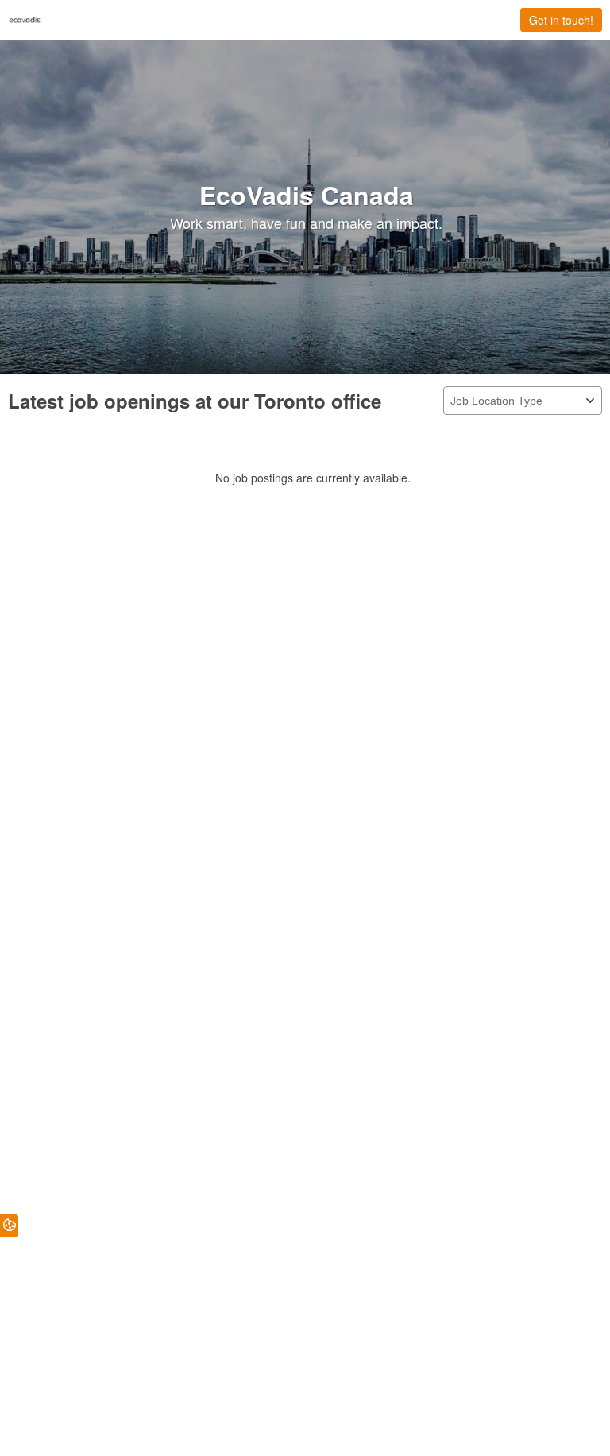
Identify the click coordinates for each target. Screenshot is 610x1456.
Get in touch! (561, 20)
